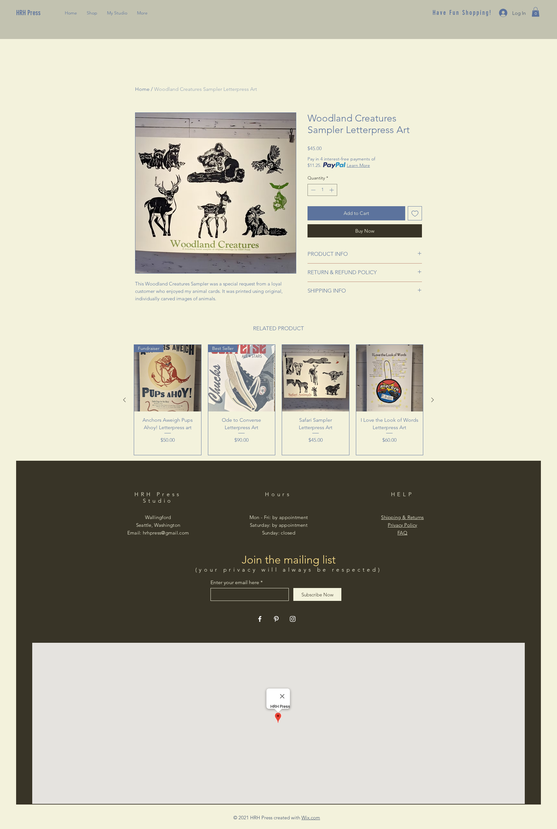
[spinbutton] (322, 190)
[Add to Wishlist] (415, 213)
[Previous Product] (124, 400)
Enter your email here (234, 582)
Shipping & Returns (402, 517)
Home (142, 89)
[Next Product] (432, 400)
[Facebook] (260, 619)
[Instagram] (293, 619)
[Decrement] (312, 190)
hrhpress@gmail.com (166, 533)
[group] (278, 400)
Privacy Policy (402, 525)
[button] (536, 12)
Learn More (358, 165)
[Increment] (332, 190)
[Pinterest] (276, 619)
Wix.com (310, 818)
